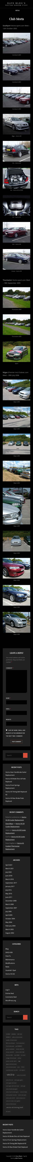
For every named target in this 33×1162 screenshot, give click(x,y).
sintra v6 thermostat (11, 1067)
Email (8, 709)
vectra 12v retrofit (21, 1075)
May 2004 (9, 922)
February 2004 (10, 926)
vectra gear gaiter (18, 1080)
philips (19, 1058)
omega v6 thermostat (11, 1058)
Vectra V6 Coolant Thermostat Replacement (15, 846)
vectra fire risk (9, 1080)
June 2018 (9, 876)
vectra (10, 1074)
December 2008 (11, 901)
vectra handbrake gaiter (12, 1089)
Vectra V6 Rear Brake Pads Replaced (15, 1147)
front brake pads (10, 1046)
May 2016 (9, 894)
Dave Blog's (16, 3)
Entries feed (10, 993)
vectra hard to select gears (12, 1092)
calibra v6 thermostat (17, 1037)
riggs (19, 1061)
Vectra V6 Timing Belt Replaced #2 (14, 1143)
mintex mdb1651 (10, 1052)
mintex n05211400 (20, 1052)
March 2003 (10, 929)
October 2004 (10, 919)
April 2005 (9, 915)
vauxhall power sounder (12, 1070)
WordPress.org (11, 1001)
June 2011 (9, 897)
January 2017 (10, 886)
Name (8, 698)
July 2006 (9, 911)
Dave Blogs (9, 824)
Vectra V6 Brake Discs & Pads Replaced (16, 1136)
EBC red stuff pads (10, 1043)
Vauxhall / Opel (11, 970)
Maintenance (10, 960)
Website (8, 719)
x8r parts (8, 1111)
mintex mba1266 (20, 1049)
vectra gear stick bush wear (12, 1086)
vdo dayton (22, 1070)
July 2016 (9, 890)
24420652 (13, 1034)
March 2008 (10, 904)
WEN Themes (18, 1158)
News (7, 967)
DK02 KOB (9, 952)
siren (18, 1067)
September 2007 (11, 908)
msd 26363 (16, 1055)
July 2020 (9, 872)
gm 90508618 (19, 1046)
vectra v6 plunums (20, 1098)
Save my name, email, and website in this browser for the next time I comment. (15, 733)
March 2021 (10, 869)
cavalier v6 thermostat (11, 1040)
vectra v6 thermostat (11, 1104)
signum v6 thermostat (11, 1064)
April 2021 (9, 865)
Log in (8, 990)
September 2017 (11, 883)
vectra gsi (23, 1086)
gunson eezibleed (10, 1049)
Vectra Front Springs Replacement (14, 1140)
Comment (9, 668)
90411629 (19, 1034)
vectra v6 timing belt (14, 1107)
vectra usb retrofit (10, 1098)
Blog (7, 949)
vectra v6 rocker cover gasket (13, 1101)
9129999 (8, 1034)
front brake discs (20, 1043)
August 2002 (10, 933)
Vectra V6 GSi (10, 974)
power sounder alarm (11, 1061)
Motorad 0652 (9, 1055)
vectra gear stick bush (11, 1083)
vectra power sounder (11, 1095)
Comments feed (11, 997)
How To (8, 956)
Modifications (10, 963)
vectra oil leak (23, 1092)
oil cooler (23, 1055)
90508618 (8, 1037)
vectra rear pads (22, 1095)
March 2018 (10, 879)
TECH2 (22, 1067)
